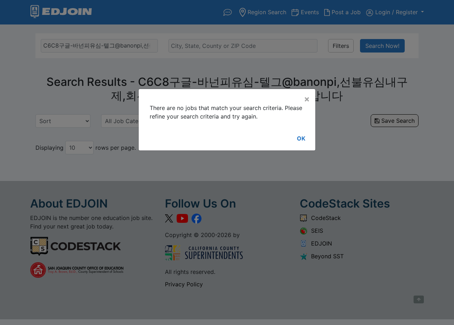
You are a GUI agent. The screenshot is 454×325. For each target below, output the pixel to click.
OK (301, 138)
